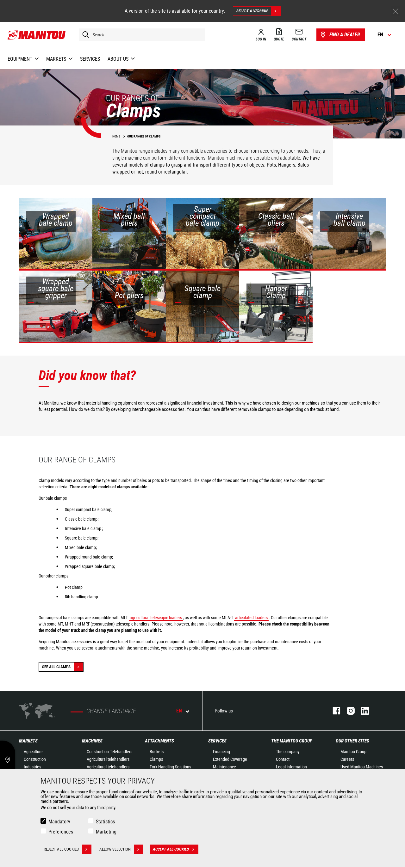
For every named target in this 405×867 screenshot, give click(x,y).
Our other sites (352, 741)
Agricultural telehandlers (108, 759)
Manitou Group (353, 751)
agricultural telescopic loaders (156, 617)
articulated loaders (251, 617)
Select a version (252, 11)
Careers (347, 759)
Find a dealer (344, 35)
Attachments (159, 741)
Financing (221, 751)
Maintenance (224, 766)
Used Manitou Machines (361, 766)
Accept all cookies (171, 849)
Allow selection (115, 849)
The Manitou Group (291, 741)
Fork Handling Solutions (170, 766)
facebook (333, 711)
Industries (32, 766)
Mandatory (59, 822)
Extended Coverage (230, 759)
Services (217, 741)
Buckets (157, 751)
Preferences (60, 832)
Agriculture (33, 751)
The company (288, 751)
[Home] (37, 34)
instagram (347, 711)
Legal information (291, 766)
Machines (92, 741)
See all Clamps (56, 666)
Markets (28, 741)
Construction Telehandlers (109, 751)
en (179, 711)
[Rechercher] (84, 34)
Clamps (156, 759)
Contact (283, 759)
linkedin (362, 711)
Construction (35, 759)
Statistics (105, 822)
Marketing (106, 832)
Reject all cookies (61, 849)
